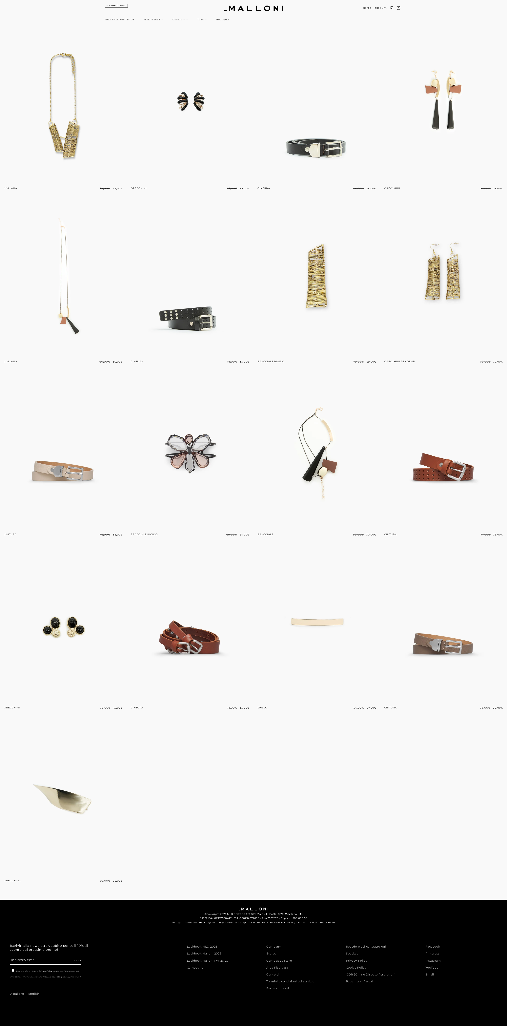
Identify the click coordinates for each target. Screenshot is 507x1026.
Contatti (272, 974)
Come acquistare (279, 960)
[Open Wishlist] (392, 8)
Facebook (432, 946)
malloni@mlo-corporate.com (218, 922)
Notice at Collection (311, 922)
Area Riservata (277, 967)
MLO (122, 6)
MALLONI (111, 6)
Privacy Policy (45, 971)
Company (273, 946)
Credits (330, 922)
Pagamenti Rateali (360, 981)
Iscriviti (76, 959)
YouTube (431, 967)
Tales (200, 19)
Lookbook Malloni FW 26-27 (208, 960)
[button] (367, 8)
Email (429, 974)
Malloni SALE (152, 19)
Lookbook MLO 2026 (202, 946)
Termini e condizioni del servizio (290, 981)
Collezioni (178, 19)
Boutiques (223, 19)
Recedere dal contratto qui (366, 946)
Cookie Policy (356, 967)
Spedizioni (353, 953)
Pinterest (432, 953)
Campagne (195, 967)
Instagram (433, 960)
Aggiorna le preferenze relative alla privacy (267, 922)
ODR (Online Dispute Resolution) (371, 974)
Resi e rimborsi (277, 988)
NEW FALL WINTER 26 (119, 19)
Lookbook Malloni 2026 (204, 953)
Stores (271, 953)
